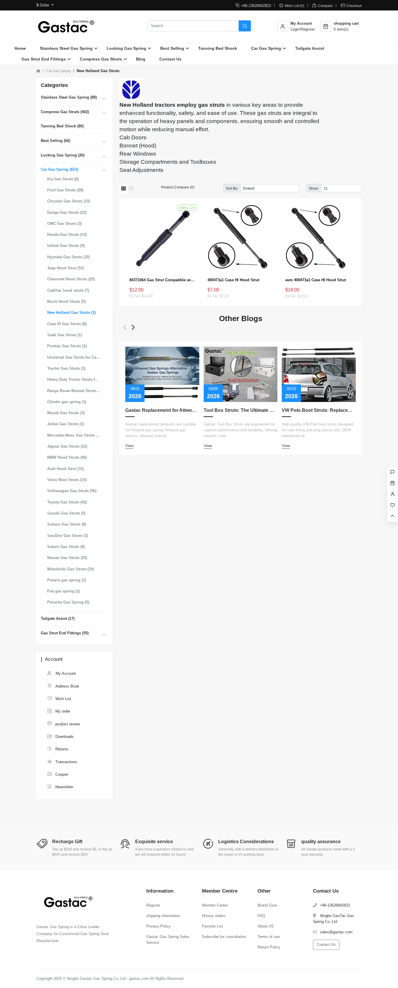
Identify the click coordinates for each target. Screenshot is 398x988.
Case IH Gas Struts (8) (67, 324)
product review (63, 723)
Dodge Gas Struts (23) (67, 212)
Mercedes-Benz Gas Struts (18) (74, 435)
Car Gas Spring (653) (59, 169)
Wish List (59, 698)
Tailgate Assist (309, 48)
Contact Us (170, 59)
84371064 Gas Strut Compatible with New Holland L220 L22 (162, 280)
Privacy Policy (158, 926)
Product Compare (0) (177, 187)
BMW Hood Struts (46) (67, 457)
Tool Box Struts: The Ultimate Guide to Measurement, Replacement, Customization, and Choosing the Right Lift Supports (241, 410)
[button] (125, 327)
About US (266, 926)
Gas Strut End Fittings (44, 59)
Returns (57, 748)
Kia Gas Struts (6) (63, 179)
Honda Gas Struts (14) (67, 234)
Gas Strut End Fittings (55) (65, 633)
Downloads (60, 736)
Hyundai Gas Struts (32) (68, 257)
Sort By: (232, 188)
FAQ (261, 916)
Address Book (63, 685)
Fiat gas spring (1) (63, 591)
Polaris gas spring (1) (66, 580)
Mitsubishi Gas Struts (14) (70, 569)
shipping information (163, 916)
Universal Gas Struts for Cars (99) (74, 357)
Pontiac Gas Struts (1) (67, 346)
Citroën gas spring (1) (66, 402)
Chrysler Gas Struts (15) (68, 201)
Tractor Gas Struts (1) (66, 368)
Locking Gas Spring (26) (62, 155)
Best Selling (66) (55, 140)
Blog (140, 59)
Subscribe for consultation (224, 936)
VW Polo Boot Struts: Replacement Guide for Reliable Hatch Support (319, 410)
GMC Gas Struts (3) (64, 223)
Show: (314, 188)
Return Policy (269, 947)
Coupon (57, 774)
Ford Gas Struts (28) (65, 190)
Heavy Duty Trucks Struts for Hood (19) (74, 379)
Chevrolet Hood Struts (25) (71, 279)
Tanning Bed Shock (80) (62, 126)
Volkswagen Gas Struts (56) (71, 491)
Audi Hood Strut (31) (65, 469)
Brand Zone (267, 905)
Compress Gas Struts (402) (65, 112)
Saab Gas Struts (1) (64, 335)
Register (153, 905)
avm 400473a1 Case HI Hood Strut (315, 280)
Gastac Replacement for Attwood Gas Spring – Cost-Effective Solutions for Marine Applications (162, 410)
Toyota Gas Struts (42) (67, 502)
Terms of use (269, 936)
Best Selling (172, 48)
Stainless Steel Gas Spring (66, 48)
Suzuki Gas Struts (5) (66, 513)
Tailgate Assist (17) (58, 618)
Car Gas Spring (266, 48)
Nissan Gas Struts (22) (67, 558)
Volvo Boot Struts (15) (67, 480)
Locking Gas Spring (126, 48)
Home (20, 48)
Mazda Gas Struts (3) (65, 413)
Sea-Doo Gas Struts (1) (67, 535)
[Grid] (123, 188)
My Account (65, 673)
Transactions (62, 761)
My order (58, 710)
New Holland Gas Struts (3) (71, 312)
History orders (214, 916)
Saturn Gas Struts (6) (66, 546)
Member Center (215, 905)
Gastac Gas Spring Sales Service (167, 939)
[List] (131, 188)
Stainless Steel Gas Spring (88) (69, 97)
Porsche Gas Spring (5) (68, 602)
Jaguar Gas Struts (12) (67, 446)
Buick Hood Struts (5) (66, 301)
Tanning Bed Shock (217, 48)
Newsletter (60, 786)
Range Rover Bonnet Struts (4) (74, 391)
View (129, 446)
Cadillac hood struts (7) (68, 290)
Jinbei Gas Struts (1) (65, 424)
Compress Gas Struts (101, 59)
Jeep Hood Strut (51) (65, 268)
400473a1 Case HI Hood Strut (233, 280)
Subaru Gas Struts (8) (66, 524)
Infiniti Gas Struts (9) (65, 245)
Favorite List (212, 926)
